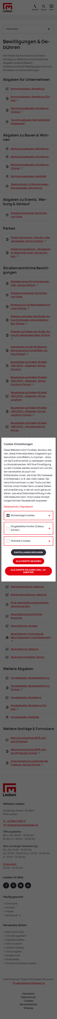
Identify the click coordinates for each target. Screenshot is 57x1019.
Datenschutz (11, 506)
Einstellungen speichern (28, 552)
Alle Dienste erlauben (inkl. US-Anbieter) (28, 571)
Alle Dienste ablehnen (28, 561)
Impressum (26, 506)
